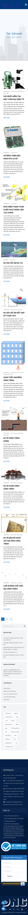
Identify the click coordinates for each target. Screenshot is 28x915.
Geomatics (14, 91)
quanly (5, 670)
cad (6, 721)
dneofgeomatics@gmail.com (13, 802)
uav (16, 743)
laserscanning (15, 732)
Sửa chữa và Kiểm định (17, 433)
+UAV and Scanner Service (11, 816)
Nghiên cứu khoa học (9, 691)
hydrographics (15, 728)
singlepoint (8, 743)
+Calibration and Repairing (11, 824)
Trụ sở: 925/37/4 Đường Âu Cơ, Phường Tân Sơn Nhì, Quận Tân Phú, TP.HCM (13, 783)
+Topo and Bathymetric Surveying (13, 818)
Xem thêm (6, 117)
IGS (6, 732)
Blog (13, 37)
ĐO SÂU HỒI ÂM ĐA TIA (13, 263)
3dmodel (8, 713)
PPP (15, 735)
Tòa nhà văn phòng (9, 697)
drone (13, 721)
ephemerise (8, 724)
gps (6, 728)
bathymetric (9, 717)
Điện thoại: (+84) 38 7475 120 (13, 804)
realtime (7, 739)
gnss (17, 724)
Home (8, 37)
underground (9, 746)
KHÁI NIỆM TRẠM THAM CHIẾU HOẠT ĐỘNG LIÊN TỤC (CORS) (13, 210)
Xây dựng (19, 309)
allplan (16, 713)
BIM (17, 717)
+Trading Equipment (9, 821)
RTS (15, 739)
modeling (8, 735)
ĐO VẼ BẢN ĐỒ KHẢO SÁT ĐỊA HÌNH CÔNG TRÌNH (12, 541)
